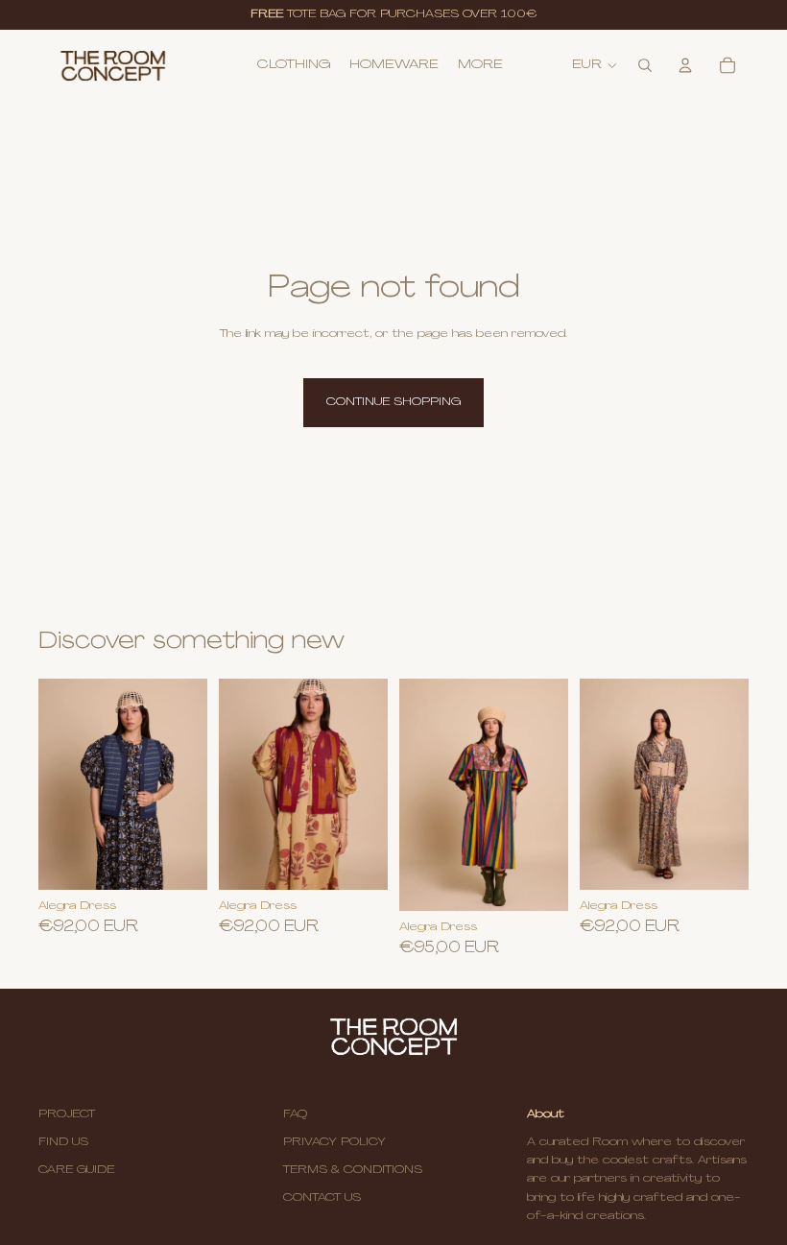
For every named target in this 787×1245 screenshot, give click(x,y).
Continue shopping (393, 402)
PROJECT (66, 1114)
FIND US (63, 1142)
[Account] (685, 65)
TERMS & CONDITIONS (352, 1170)
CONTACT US (322, 1198)
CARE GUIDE (76, 1170)
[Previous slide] (420, 795)
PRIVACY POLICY (334, 1142)
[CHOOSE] (177, 860)
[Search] (645, 65)
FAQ (295, 1114)
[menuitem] (480, 65)
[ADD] (358, 860)
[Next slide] (547, 795)
